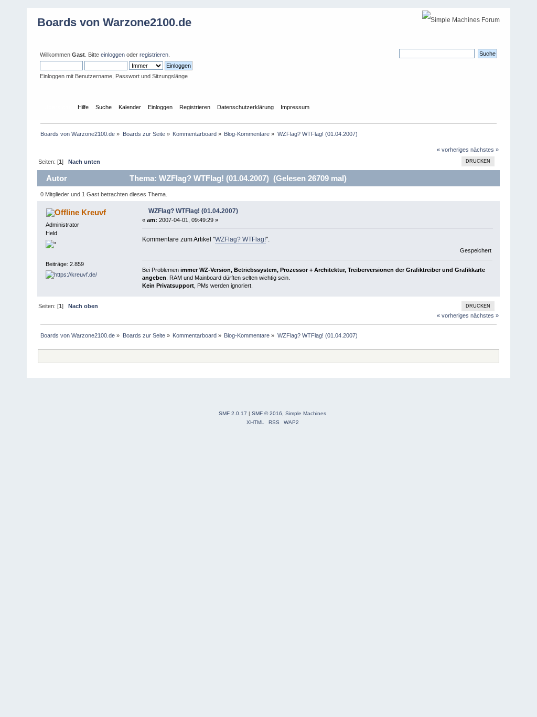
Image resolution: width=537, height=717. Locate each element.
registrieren (153, 54)
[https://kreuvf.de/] (71, 274)
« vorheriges (453, 149)
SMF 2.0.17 (233, 413)
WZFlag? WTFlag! (240, 239)
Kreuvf (93, 212)
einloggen (113, 54)
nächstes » (484, 149)
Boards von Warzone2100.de (114, 22)
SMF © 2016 (267, 413)
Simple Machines (305, 413)
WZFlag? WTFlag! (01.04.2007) (193, 211)
